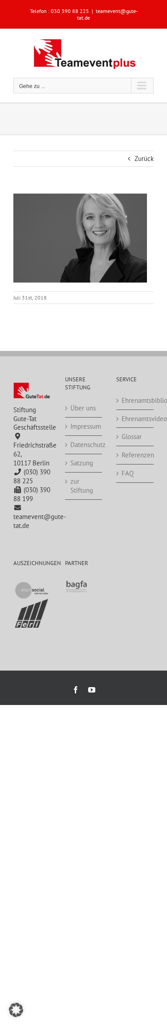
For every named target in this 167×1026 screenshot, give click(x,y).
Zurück (144, 158)
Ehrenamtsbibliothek (135, 400)
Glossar (132, 436)
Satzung (81, 463)
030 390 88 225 (70, 11)
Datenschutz (84, 444)
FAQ (128, 473)
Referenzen (135, 455)
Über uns (83, 408)
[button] (16, 1010)
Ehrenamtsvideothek (135, 418)
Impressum (84, 426)
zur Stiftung (81, 485)
